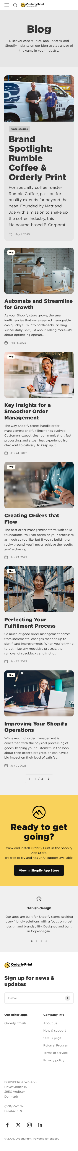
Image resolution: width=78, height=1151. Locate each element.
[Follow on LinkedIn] (40, 1125)
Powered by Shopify (46, 1138)
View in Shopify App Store (39, 870)
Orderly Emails (15, 1023)
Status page (52, 1038)
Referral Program (56, 1045)
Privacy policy (53, 1060)
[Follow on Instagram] (29, 1125)
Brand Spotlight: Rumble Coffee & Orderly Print (38, 158)
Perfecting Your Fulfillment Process (29, 622)
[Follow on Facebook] (7, 1125)
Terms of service (55, 1052)
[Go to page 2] (48, 779)
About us (50, 1023)
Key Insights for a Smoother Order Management (27, 411)
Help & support (54, 1030)
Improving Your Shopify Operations (36, 727)
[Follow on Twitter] (18, 1125)
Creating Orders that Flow (31, 518)
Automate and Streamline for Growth (38, 304)
